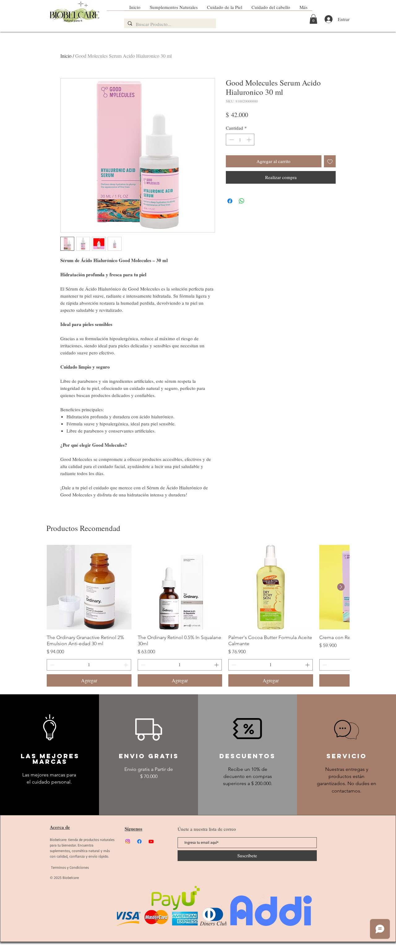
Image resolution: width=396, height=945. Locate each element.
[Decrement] (231, 139)
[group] (198, 616)
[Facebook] (139, 841)
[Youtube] (151, 841)
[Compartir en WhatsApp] (241, 201)
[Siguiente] (341, 587)
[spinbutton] (240, 139)
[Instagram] (128, 841)
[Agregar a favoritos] (330, 161)
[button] (313, 19)
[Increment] (249, 139)
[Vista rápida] (89, 587)
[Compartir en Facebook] (230, 201)
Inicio (65, 55)
